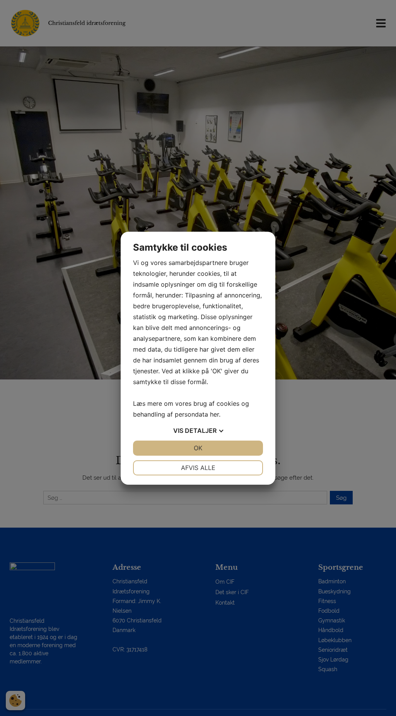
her (214, 414)
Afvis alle (198, 468)
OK (198, 448)
